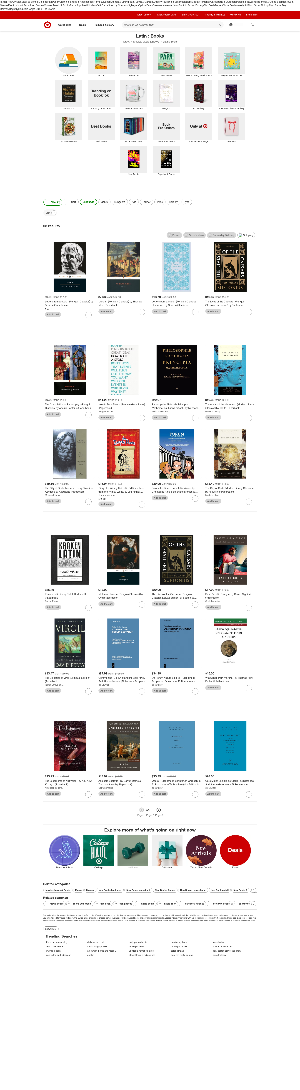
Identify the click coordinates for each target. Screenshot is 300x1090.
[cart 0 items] (252, 24)
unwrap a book (53, 951)
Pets (238, 1)
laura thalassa (220, 955)
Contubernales (212, 601)
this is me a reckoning (56, 942)
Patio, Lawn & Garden (141, 1)
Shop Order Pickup (258, 5)
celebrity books (221, 903)
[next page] (158, 809)
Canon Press (51, 601)
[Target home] (47, 25)
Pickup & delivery (104, 24)
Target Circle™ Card (166, 14)
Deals (149, 5)
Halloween (53, 1)
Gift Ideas (91, 5)
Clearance (159, 5)
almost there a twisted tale (142, 955)
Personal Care (208, 1)
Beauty (196, 1)
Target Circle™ (144, 14)
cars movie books (194, 903)
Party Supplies (78, 5)
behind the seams (54, 946)
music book (170, 903)
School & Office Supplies (272, 1)
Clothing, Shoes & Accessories (76, 1)
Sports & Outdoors (226, 1)
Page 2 (150, 815)
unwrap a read (136, 946)
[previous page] (141, 809)
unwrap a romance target (141, 951)
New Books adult (220, 890)
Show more (51, 929)
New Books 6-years (165, 890)
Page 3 (159, 815)
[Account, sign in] (237, 24)
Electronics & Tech (18, 5)
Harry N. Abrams (106, 495)
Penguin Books (105, 411)
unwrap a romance (222, 946)
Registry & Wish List (215, 14)
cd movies (244, 903)
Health (245, 1)
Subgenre (119, 201)
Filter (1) (55, 202)
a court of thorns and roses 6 (101, 951)
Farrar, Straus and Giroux (54, 684)
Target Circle (35, 8)
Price (160, 201)
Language (88, 201)
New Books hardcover (110, 890)
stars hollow (219, 942)
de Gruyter (103, 684)
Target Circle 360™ (190, 14)
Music (78, 890)
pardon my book (179, 942)
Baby (189, 1)
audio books (148, 903)
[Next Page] (253, 202)
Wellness (254, 1)
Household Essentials (174, 1)
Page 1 (141, 815)
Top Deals (209, 5)
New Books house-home (193, 890)
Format (146, 201)
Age (134, 201)
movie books (57, 903)
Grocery (157, 1)
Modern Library (212, 411)
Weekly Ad (242, 5)
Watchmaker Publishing (161, 411)
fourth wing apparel (97, 946)
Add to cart (53, 314)
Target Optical (138, 5)
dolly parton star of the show (227, 951)
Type (186, 201)
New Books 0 (240, 890)
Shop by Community (119, 5)
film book (105, 903)
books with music (82, 903)
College (43, 1)
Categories (64, 24)
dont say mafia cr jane (182, 955)
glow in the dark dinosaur (58, 955)
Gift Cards (102, 5)
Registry (13, 8)
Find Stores (48, 8)
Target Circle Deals (225, 5)
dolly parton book (96, 942)
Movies (90, 890)
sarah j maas (177, 951)
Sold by (173, 201)
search (221, 25)
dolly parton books (138, 942)
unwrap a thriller (179, 946)
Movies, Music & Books (57, 5)
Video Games (36, 5)
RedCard (23, 8)
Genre (104, 201)
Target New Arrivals (11, 1)
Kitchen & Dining (119, 1)
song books (126, 903)
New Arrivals (172, 5)
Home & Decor (102, 1)
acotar (90, 955)
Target (126, 41)
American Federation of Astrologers (54, 787)
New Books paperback (138, 890)
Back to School (30, 1)
